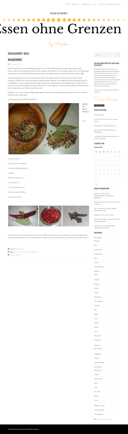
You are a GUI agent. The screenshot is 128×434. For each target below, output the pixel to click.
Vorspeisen (97, 340)
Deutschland (98, 370)
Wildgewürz (15, 59)
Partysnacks (97, 297)
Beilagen (96, 241)
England (96, 374)
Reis (95, 310)
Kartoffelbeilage (99, 362)
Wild (27, 252)
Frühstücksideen (99, 267)
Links (95, 4)
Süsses (96, 327)
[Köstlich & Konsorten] (102, 419)
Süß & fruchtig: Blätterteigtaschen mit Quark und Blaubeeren (104, 196)
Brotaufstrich (98, 249)
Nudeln (96, 292)
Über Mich (76, 4)
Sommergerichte (99, 410)
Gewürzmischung (19, 252)
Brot (95, 245)
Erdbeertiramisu (99, 115)
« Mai (96, 184)
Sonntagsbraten (98, 414)
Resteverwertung (99, 405)
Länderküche (98, 367)
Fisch (95, 258)
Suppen (96, 323)
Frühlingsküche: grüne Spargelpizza (105, 125)
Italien (96, 383)
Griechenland (98, 379)
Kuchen (96, 288)
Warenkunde (98, 348)
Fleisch (96, 262)
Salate (96, 314)
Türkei (96, 400)
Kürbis (96, 274)
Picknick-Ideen (98, 301)
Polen (96, 387)
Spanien (96, 396)
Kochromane (86, 4)
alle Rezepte (20, 249)
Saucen (96, 318)
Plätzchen (97, 305)
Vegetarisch (97, 335)
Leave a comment (15, 255)
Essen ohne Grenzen (19, 429)
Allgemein (97, 345)
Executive (36, 429)
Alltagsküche (98, 354)
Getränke (97, 280)
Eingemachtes (98, 254)
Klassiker (97, 284)
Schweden (97, 391)
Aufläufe (96, 358)
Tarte (95, 331)
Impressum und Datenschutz (109, 4)
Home (68, 4)
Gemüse (96, 271)
